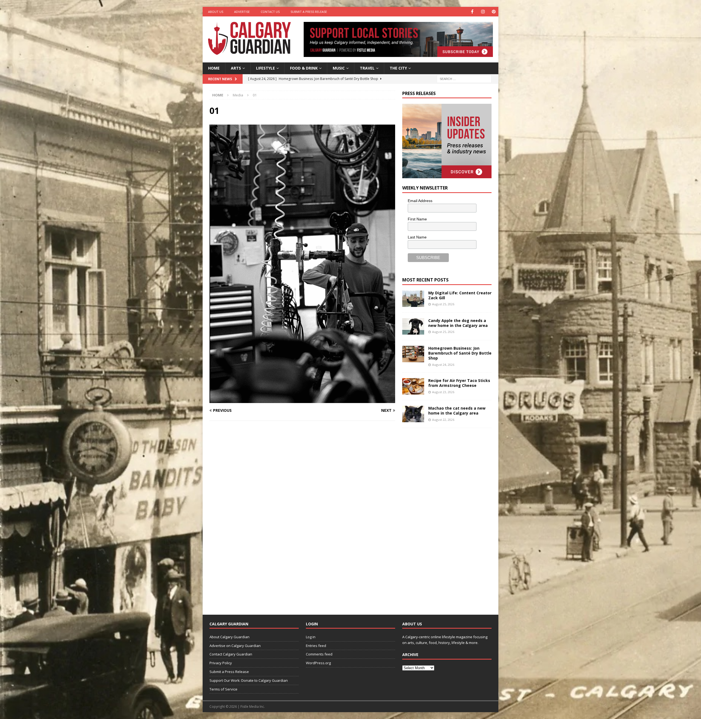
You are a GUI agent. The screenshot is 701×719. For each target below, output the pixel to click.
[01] (302, 399)
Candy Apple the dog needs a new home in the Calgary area (458, 323)
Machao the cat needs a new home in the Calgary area (456, 410)
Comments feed (319, 654)
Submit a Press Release (309, 12)
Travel (367, 68)
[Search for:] (464, 78)
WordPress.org (318, 662)
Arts (236, 68)
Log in (310, 636)
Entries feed (316, 645)
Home (214, 68)
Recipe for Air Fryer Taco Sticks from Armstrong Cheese (459, 383)
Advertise (242, 12)
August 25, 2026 (443, 304)
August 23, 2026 (443, 392)
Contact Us (270, 12)
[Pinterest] (493, 11)
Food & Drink (304, 68)
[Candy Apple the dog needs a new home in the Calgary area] (413, 326)
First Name (417, 219)
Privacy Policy (220, 662)
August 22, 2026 (443, 420)
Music (339, 68)
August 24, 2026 (443, 365)
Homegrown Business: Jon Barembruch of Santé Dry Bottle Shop (460, 353)
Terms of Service (223, 689)
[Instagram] (483, 11)
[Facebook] (472, 11)
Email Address (420, 201)
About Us (215, 12)
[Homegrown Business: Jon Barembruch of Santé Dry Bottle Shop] (413, 354)
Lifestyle (265, 68)
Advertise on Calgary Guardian (235, 645)
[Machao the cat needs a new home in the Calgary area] (413, 414)
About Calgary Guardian (229, 636)
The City (398, 68)
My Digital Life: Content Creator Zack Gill (460, 295)
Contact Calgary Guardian (230, 654)
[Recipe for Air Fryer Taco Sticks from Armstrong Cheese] (413, 386)
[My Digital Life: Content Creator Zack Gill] (413, 299)
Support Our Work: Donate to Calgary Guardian (248, 680)
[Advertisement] (443, 517)
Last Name (417, 237)
